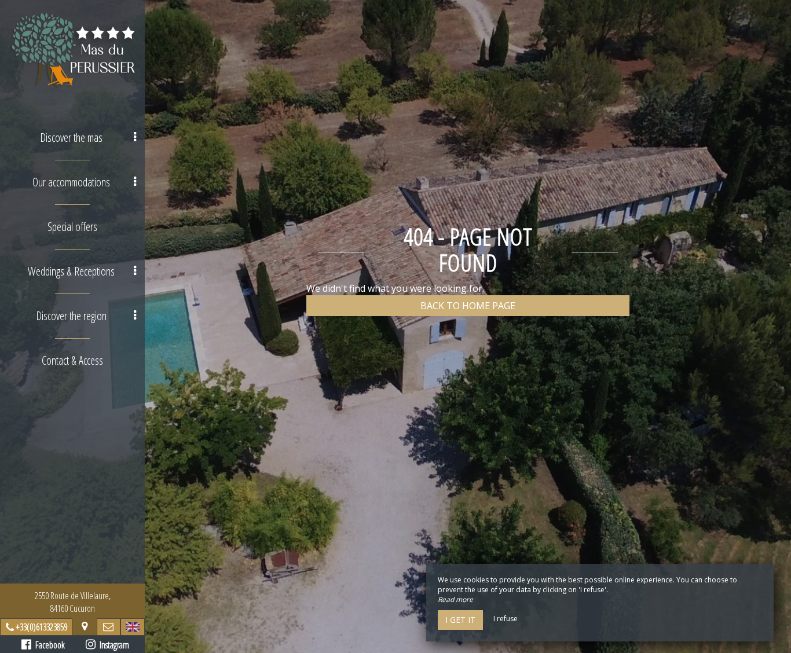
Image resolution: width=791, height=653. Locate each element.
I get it (460, 619)
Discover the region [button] (71, 316)
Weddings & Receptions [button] (71, 271)
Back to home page (467, 305)
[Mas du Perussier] (72, 50)
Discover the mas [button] (71, 137)
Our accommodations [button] (71, 182)
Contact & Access (72, 360)
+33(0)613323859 (41, 627)
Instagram (112, 645)
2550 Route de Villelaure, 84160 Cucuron (73, 602)
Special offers (72, 226)
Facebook (48, 645)
